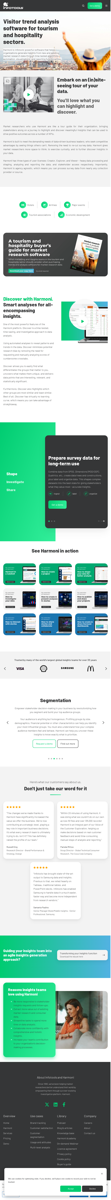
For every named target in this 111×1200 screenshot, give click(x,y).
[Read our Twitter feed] (46, 1110)
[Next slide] (104, 672)
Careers (87, 1128)
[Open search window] (81, 5)
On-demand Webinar (66, 1149)
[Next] (101, 526)
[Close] (105, 1185)
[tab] (47, 762)
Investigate (51, 526)
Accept (69, 1189)
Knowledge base (64, 1139)
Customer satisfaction (41, 1133)
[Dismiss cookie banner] (100, 1173)
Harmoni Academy (65, 1144)
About (86, 1133)
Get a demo (93, 5)
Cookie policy (63, 1165)
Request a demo (43, 745)
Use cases (36, 1122)
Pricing (7, 1144)
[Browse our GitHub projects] (63, 1110)
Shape (48, 526)
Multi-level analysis (40, 1153)
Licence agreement (66, 1154)
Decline (90, 1189)
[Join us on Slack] (54, 1110)
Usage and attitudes (40, 1148)
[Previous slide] (4, 672)
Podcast (60, 1128)
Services (7, 1139)
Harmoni (7, 1133)
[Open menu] (104, 5)
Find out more (67, 745)
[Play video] (28, 94)
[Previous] (97, 526)
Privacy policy (63, 1159)
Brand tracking (37, 1128)
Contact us (88, 1139)
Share (53, 526)
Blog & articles (63, 1133)
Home (6, 1128)
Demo (6, 1149)
